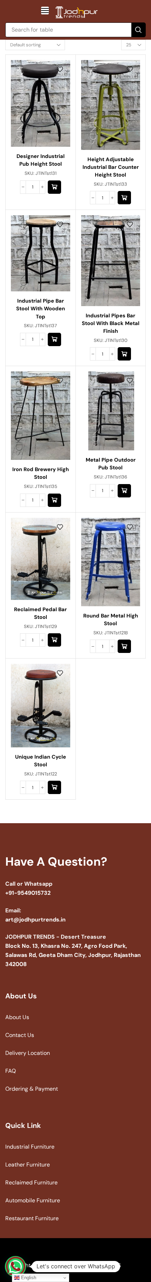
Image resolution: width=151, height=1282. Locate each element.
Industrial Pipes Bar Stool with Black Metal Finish (110, 323)
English (28, 1277)
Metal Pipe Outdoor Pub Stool (111, 463)
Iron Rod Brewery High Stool (40, 473)
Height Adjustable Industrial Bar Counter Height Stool (111, 167)
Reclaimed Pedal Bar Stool (40, 613)
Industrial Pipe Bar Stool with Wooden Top (40, 308)
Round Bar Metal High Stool (110, 619)
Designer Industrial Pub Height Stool (41, 160)
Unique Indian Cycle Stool (40, 760)
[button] (45, 10)
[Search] (138, 30)
